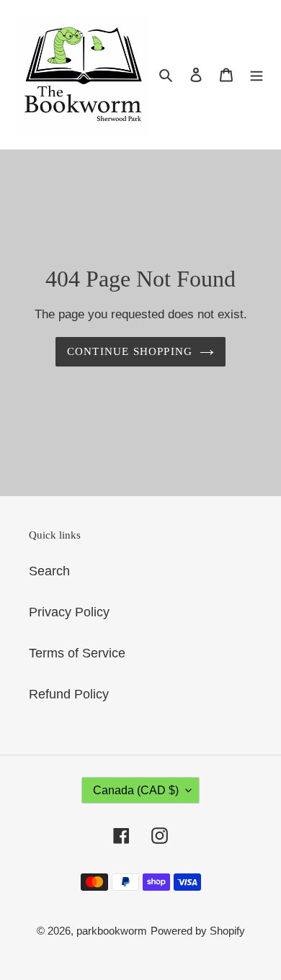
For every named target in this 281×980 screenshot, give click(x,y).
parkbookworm (111, 931)
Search (49, 571)
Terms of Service (77, 653)
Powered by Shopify (198, 931)
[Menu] (256, 74)
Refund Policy (69, 694)
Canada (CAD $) (136, 790)
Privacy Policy (69, 612)
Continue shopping (130, 351)
